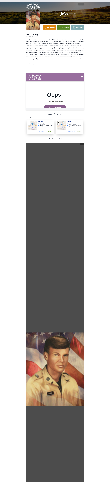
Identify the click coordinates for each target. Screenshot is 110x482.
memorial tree (39, 64)
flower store (56, 64)
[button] (32, 124)
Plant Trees (49, 131)
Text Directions (41, 131)
